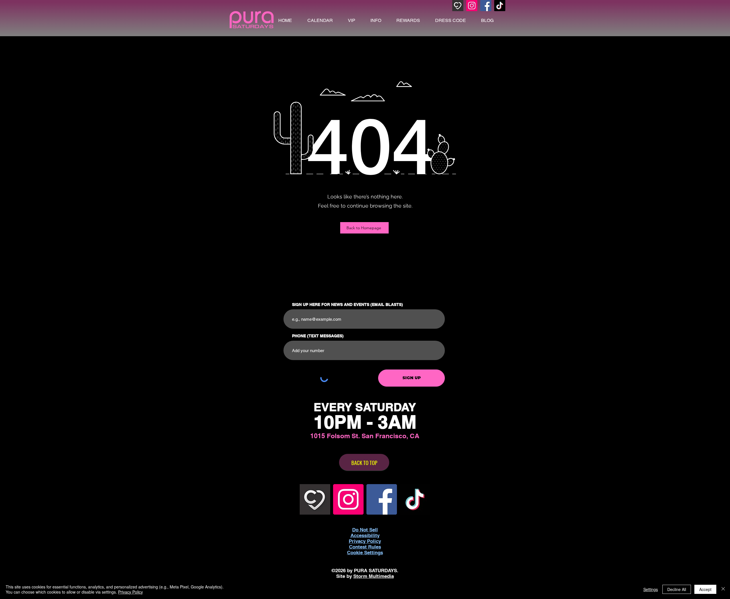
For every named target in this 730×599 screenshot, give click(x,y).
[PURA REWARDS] (457, 5)
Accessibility (365, 535)
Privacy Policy (130, 592)
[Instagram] (471, 5)
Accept (705, 589)
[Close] (723, 589)
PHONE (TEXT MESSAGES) (318, 336)
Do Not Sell (365, 530)
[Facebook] (485, 5)
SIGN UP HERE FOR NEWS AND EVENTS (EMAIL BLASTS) (347, 304)
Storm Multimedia (373, 576)
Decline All (676, 589)
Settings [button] (650, 589)
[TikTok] (499, 5)
